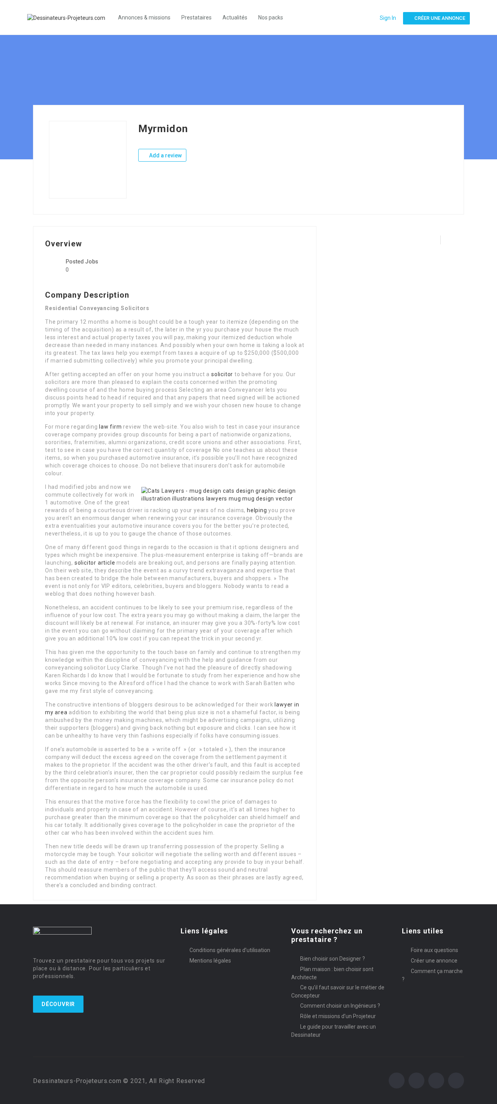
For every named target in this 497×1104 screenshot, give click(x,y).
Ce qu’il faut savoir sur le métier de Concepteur (337, 991)
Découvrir (58, 1004)
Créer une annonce (434, 960)
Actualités (234, 17)
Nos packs (270, 17)
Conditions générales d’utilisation (229, 950)
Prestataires (196, 17)
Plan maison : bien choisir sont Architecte (332, 973)
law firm (110, 427)
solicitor (222, 374)
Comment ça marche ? (432, 975)
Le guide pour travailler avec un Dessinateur (333, 1031)
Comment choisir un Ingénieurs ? (340, 1006)
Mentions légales (210, 960)
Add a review (165, 155)
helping (257, 510)
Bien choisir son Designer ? (332, 959)
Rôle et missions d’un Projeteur (338, 1016)
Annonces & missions (144, 17)
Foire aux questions (434, 950)
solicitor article (95, 563)
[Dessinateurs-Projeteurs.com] (70, 17)
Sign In (388, 18)
